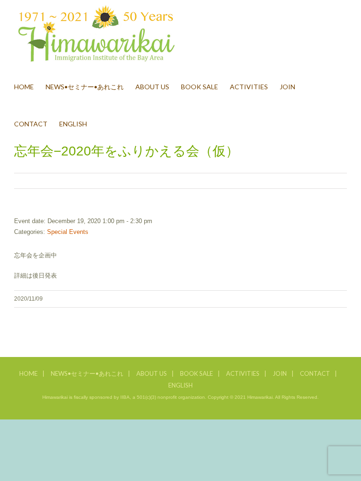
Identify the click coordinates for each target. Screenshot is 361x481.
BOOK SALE (196, 373)
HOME (28, 373)
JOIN (280, 373)
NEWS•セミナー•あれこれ (87, 373)
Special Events (67, 231)
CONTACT (315, 373)
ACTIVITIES (242, 373)
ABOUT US (151, 373)
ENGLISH (180, 385)
